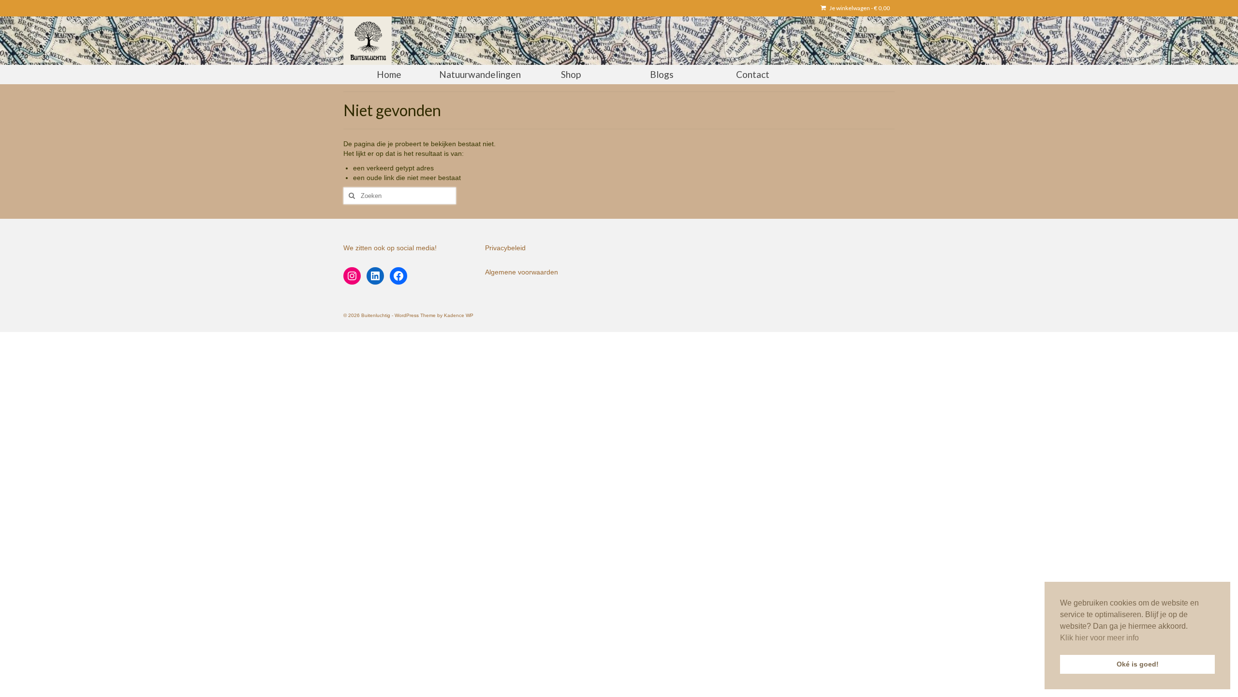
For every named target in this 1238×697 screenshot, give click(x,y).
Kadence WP (458, 315)
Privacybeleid (505, 248)
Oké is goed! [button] (1138, 664)
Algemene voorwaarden (521, 272)
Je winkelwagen (859, 8)
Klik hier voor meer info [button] (1099, 638)
